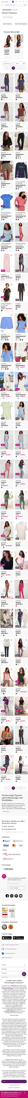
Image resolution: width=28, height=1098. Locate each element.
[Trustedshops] (4, 927)
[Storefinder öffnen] (16, 1)
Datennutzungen (7, 988)
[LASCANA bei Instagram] (11, 896)
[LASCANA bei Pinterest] (16, 896)
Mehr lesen (6, 811)
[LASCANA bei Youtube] (20, 896)
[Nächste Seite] (24, 68)
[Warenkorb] (26, 1)
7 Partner (14, 985)
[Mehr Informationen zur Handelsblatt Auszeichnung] (12, 913)
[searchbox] (13, 5)
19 (20, 68)
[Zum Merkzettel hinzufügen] (11, 75)
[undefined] (22, 47)
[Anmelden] (19, 1)
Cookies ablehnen (9, 1011)
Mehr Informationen (14, 1087)
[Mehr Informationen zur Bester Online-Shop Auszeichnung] (5, 912)
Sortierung (7, 63)
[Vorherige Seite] (6, 68)
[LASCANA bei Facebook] (7, 896)
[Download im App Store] (7, 938)
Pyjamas (15, 10)
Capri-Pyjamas (7, 24)
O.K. (4, 1081)
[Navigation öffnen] (1, 5)
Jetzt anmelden (14, 888)
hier (8, 1009)
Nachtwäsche (7, 10)
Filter (17, 63)
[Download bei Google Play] (18, 938)
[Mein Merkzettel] (23, 1)
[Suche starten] (25, 5)
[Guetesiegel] (10, 927)
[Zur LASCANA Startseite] (5, 2)
